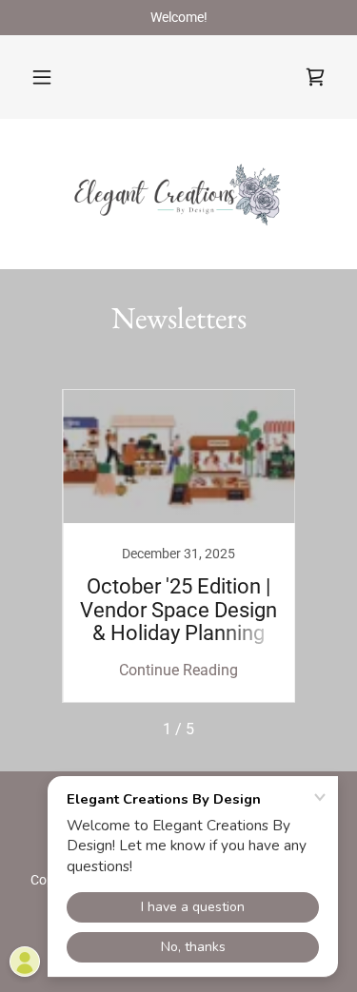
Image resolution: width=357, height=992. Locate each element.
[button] (42, 77)
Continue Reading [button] (178, 670)
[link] (315, 77)
